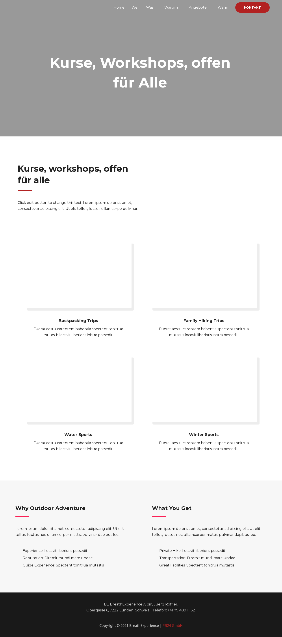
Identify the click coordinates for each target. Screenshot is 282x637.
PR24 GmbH (173, 625)
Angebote (198, 7)
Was (149, 7)
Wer (135, 7)
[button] (252, 7)
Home (119, 7)
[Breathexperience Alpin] (39, 7)
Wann (223, 7)
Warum (171, 7)
